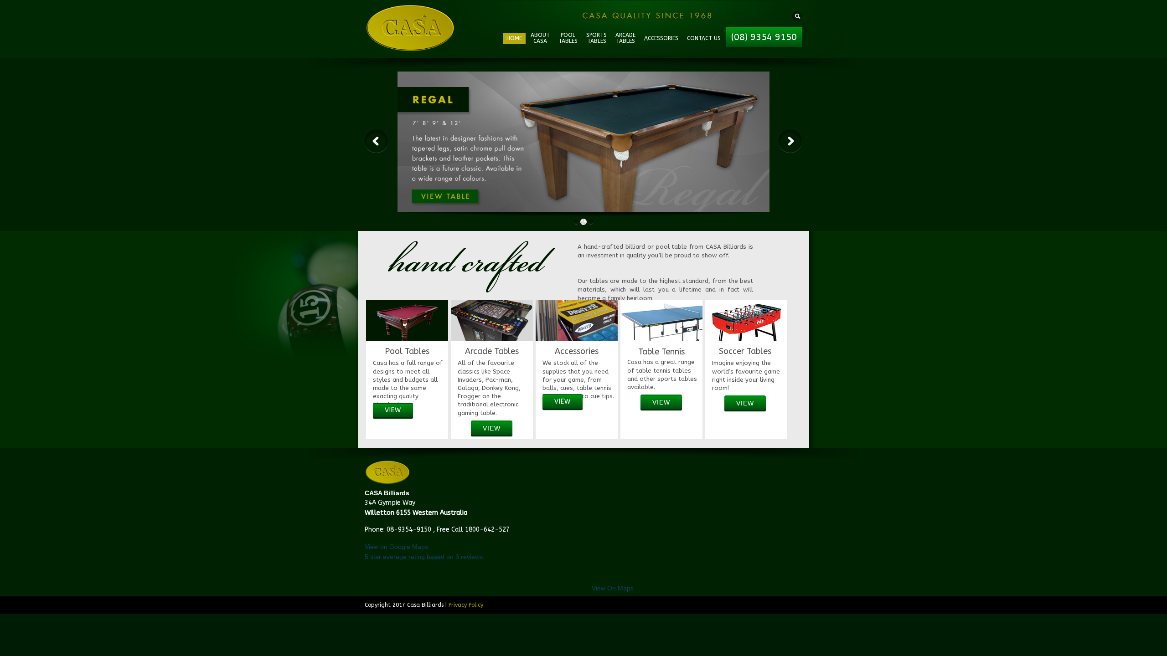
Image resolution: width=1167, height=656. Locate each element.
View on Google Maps (396, 546)
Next (790, 141)
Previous (376, 141)
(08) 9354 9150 (764, 37)
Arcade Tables (625, 38)
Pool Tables (568, 38)
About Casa (540, 38)
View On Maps (613, 588)
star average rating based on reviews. (425, 556)
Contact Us (704, 38)
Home (514, 38)
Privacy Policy (466, 605)
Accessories (661, 38)
